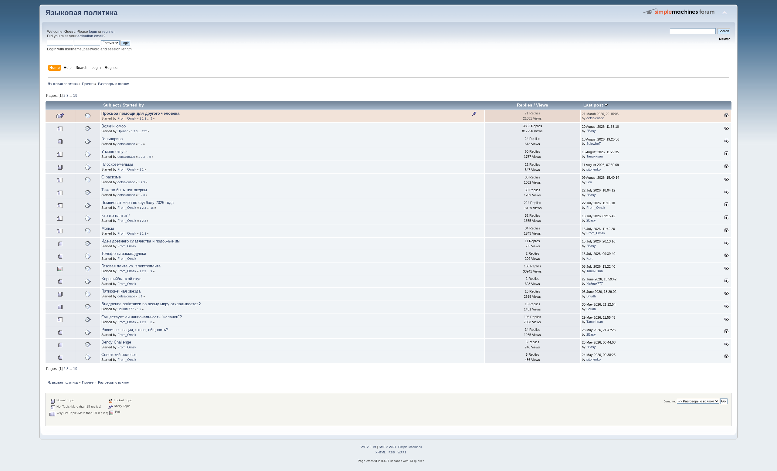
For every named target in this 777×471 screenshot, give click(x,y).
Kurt (589, 258)
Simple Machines (410, 447)
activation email (90, 36)
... (71, 95)
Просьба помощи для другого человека (140, 113)
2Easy (591, 131)
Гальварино (112, 139)
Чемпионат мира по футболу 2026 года (137, 202)
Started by (133, 105)
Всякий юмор (113, 126)
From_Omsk (126, 118)
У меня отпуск (114, 151)
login (93, 31)
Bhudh (591, 296)
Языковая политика (81, 13)
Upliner (122, 131)
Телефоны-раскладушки (123, 253)
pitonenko (593, 169)
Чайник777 (594, 283)
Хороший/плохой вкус (121, 278)
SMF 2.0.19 (368, 447)
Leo (589, 182)
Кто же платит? (115, 215)
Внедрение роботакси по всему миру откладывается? (151, 304)
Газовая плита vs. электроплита (131, 266)
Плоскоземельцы (117, 164)
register (108, 31)
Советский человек (119, 354)
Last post (593, 105)
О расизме (111, 177)
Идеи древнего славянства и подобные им (140, 241)
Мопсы (107, 228)
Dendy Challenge (116, 342)
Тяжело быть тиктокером (124, 190)
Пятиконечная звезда (121, 291)
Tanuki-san (594, 156)
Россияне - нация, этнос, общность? (134, 329)
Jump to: (670, 401)
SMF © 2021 (387, 447)
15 (152, 207)
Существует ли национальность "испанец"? (141, 317)
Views (542, 105)
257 (144, 131)
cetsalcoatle (595, 118)
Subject (111, 105)
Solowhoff (593, 143)
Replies (524, 105)
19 (75, 95)
